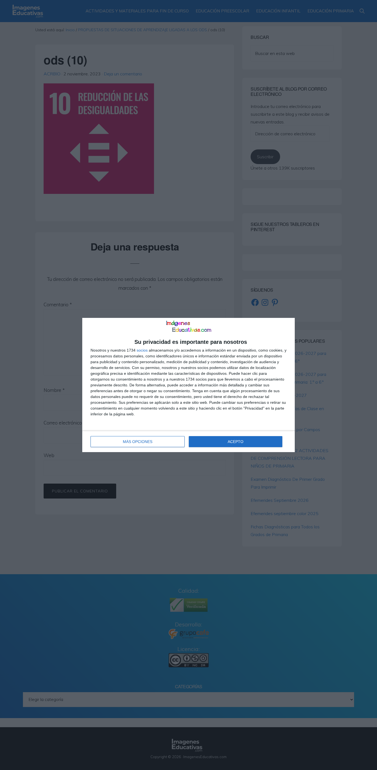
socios (142, 350)
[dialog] (188, 385)
